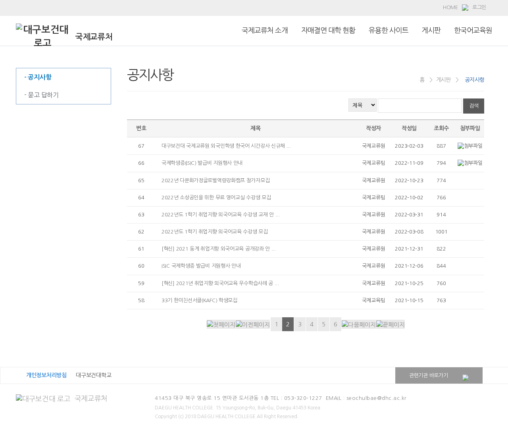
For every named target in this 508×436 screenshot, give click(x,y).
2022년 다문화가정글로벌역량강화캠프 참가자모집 (215, 180)
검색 (473, 105)
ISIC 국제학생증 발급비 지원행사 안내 (201, 265)
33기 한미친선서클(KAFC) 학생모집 (199, 300)
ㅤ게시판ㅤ (431, 30)
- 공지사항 (37, 77)
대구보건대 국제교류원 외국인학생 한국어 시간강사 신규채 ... (226, 146)
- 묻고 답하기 (41, 95)
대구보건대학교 (93, 375)
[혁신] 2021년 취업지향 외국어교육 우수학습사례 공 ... (220, 283)
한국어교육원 (473, 30)
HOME (450, 7)
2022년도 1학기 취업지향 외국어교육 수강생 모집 (215, 231)
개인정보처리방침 (46, 375)
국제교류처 (91, 398)
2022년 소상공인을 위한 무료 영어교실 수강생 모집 (216, 197)
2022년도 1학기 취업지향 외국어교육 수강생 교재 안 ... (221, 214)
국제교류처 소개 (265, 30)
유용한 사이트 (388, 30)
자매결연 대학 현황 (328, 30)
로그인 (479, 7)
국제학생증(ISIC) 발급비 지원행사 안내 (202, 163)
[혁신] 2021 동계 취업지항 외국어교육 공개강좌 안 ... (219, 248)
